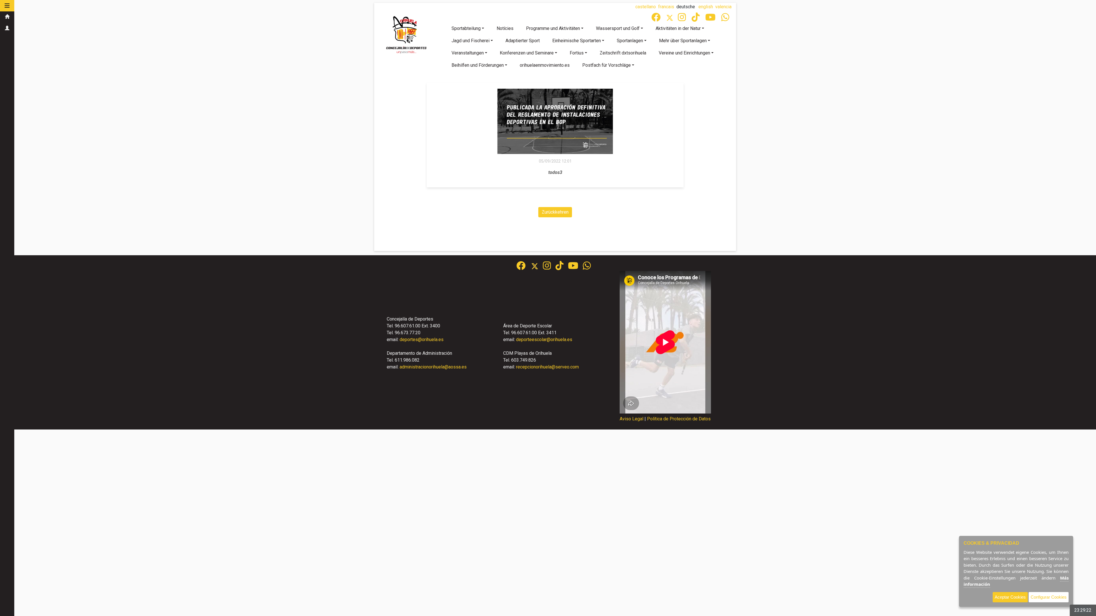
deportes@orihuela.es (422, 339)
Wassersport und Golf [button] (618, 28)
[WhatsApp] (725, 19)
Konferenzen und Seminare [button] (527, 53)
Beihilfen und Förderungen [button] (478, 65)
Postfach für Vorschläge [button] (606, 65)
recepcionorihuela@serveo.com (547, 367)
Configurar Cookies (1049, 597)
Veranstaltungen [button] (468, 53)
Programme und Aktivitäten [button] (553, 28)
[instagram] (682, 19)
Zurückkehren (555, 212)
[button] (7, 5)
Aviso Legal (631, 419)
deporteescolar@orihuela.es (544, 339)
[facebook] (656, 19)
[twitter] (537, 267)
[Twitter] (672, 19)
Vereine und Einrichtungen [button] (684, 53)
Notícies (505, 28)
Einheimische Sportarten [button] (576, 40)
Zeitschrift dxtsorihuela (623, 53)
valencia (723, 6)
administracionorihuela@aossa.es (433, 367)
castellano (645, 6)
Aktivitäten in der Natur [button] (678, 28)
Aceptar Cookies (1010, 597)
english (705, 6)
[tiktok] (696, 19)
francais (666, 6)
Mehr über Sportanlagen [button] (683, 40)
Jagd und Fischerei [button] (470, 40)
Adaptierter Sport (522, 40)
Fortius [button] (577, 53)
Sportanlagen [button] (630, 40)
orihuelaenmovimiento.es (545, 65)
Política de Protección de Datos (679, 419)
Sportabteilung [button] (466, 28)
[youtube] (711, 19)
